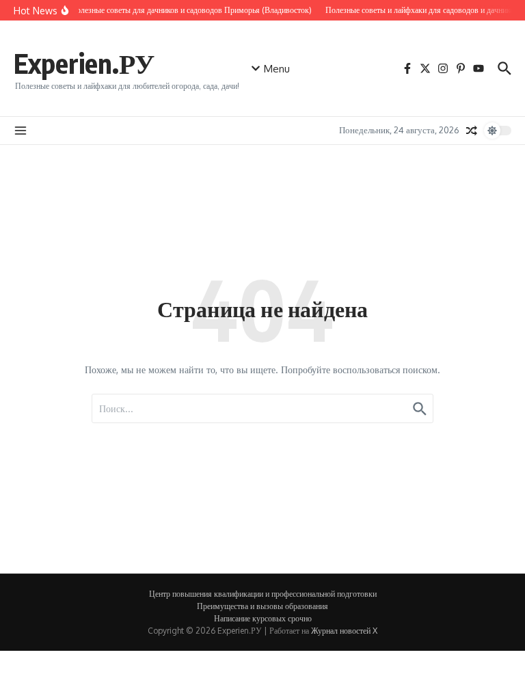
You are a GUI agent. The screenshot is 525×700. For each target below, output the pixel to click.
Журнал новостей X (344, 630)
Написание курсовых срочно (263, 618)
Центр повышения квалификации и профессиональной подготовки (263, 594)
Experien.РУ (84, 63)
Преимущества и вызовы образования (262, 606)
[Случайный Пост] (471, 130)
